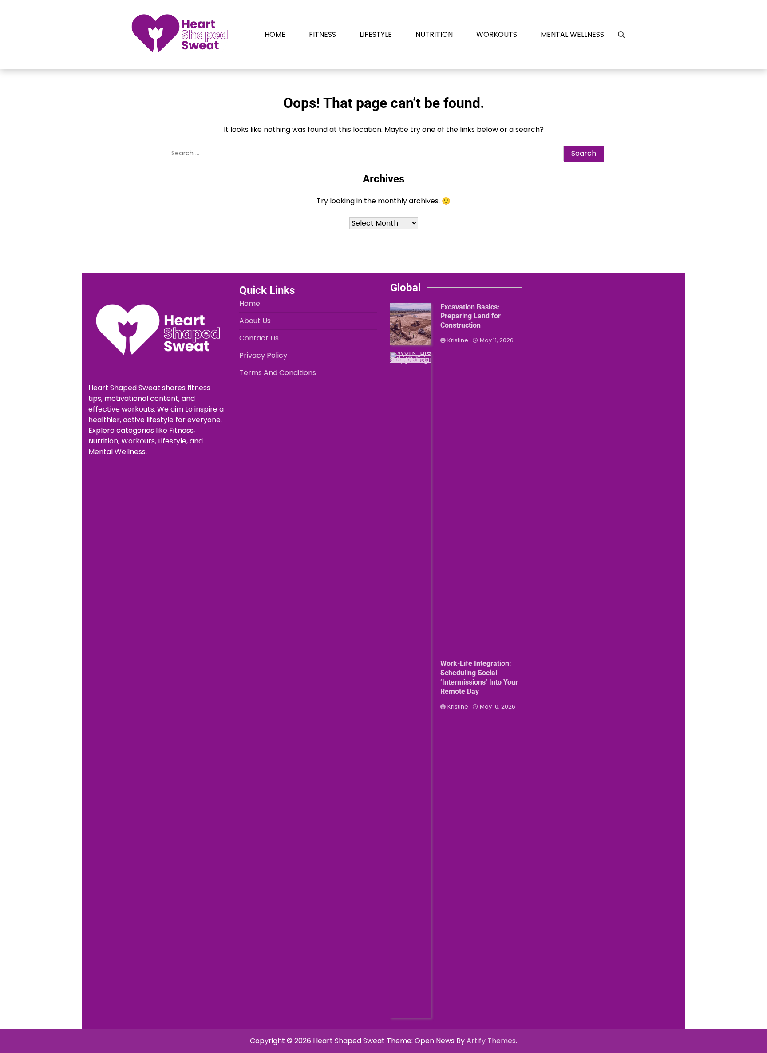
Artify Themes (491, 1041)
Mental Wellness (572, 34)
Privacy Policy (263, 355)
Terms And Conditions (277, 373)
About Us (255, 321)
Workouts (496, 34)
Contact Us (259, 338)
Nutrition (434, 34)
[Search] (621, 34)
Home (275, 34)
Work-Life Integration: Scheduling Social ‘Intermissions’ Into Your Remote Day (479, 677)
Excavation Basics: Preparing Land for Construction (470, 316)
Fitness (322, 34)
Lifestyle (376, 34)
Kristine (457, 340)
